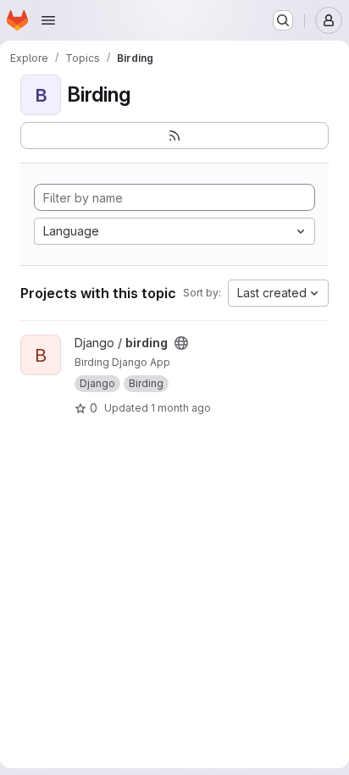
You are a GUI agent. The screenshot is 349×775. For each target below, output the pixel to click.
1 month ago (181, 407)
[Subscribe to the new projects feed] (174, 135)
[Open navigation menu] (48, 20)
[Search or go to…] (283, 20)
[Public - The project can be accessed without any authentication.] (181, 343)
